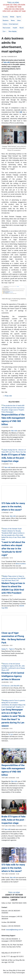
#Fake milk (8, 396)
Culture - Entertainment (10, 24)
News (13, 20)
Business (6, 20)
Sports (19, 17)
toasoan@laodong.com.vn (14, 930)
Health (15, 28)
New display (13, 31)
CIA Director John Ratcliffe (10, 686)
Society (5, 17)
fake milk (6, 62)
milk (20, 112)
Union (19, 20)
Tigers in (11, 649)
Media (12, 17)
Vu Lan (10, 734)
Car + (4, 31)
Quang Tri (4, 649)
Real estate (6, 28)
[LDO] (14, 408)
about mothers (21, 564)
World (21, 28)
